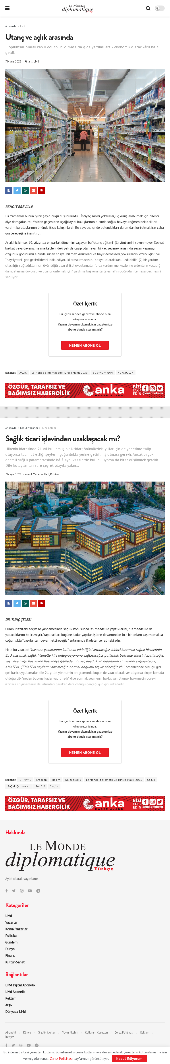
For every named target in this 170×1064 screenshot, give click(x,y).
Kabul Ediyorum (129, 1058)
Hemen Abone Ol (85, 345)
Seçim (54, 786)
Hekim (56, 779)
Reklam (10, 998)
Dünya (10, 949)
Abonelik (10, 1032)
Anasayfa (11, 26)
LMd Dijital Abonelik (20, 985)
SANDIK (40, 786)
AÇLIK (23, 372)
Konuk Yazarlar (29, 427)
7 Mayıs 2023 (13, 61)
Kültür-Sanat (15, 962)
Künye (27, 1032)
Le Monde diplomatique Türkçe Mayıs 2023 (60, 372)
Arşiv (8, 1005)
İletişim (9, 1037)
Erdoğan (41, 779)
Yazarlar (11, 922)
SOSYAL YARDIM (103, 372)
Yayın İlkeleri (70, 1032)
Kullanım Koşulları (96, 1032)
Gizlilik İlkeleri (47, 1032)
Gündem (11, 942)
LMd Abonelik (15, 991)
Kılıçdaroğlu (73, 779)
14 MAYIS (25, 779)
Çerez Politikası (124, 1032)
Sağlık (151, 779)
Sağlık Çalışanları (19, 786)
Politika (55, 474)
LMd (22, 26)
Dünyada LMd (15, 1011)
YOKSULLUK (125, 372)
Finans (29, 61)
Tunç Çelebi (49, 427)
